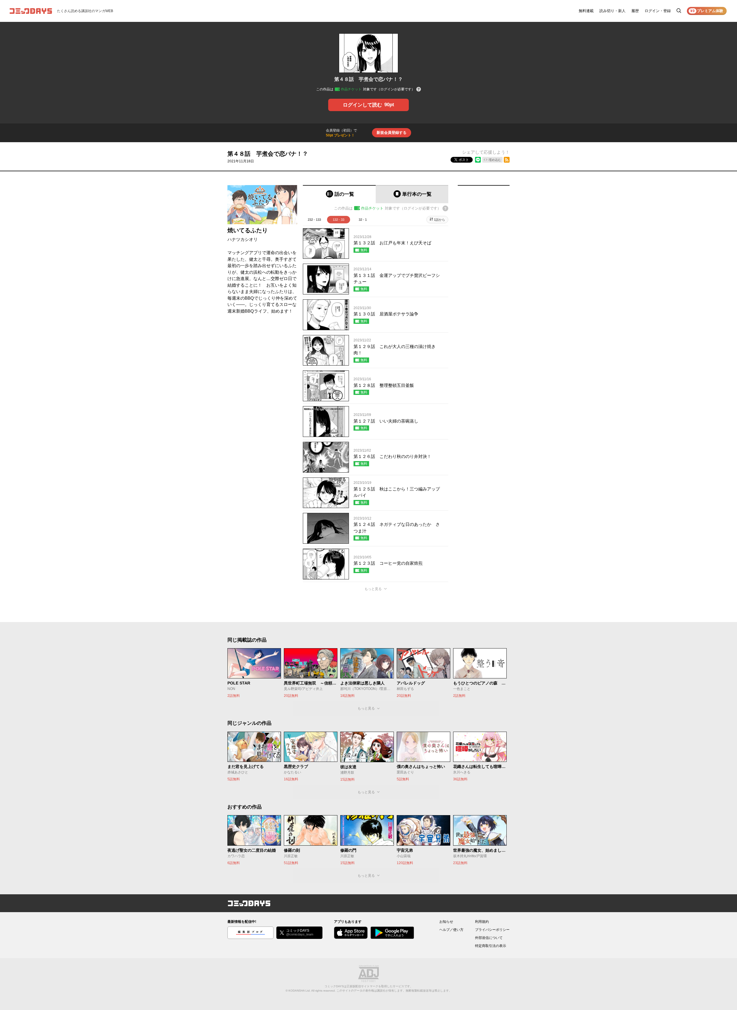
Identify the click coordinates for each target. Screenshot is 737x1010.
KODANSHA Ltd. (299, 990)
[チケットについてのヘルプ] (418, 89)
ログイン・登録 (658, 11)
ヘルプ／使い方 (451, 930)
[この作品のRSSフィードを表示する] (507, 160)
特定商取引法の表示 (490, 946)
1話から (439, 219)
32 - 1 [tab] (363, 219)
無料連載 (586, 11)
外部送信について (489, 938)
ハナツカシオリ (242, 239)
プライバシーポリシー (492, 930)
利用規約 (482, 922)
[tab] (339, 194)
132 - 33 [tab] (338, 219)
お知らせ (446, 922)
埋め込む (495, 159)
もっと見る (373, 589)
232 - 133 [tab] (314, 219)
